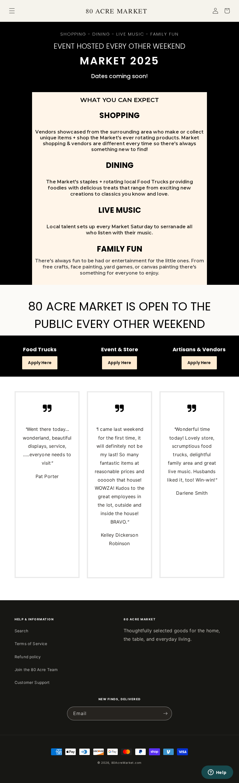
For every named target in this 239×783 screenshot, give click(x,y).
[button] (12, 10)
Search (21, 630)
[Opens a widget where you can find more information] (217, 773)
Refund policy (28, 656)
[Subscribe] (165, 713)
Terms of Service (31, 643)
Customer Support (32, 682)
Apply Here (40, 363)
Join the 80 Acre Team (36, 669)
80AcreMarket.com (126, 762)
